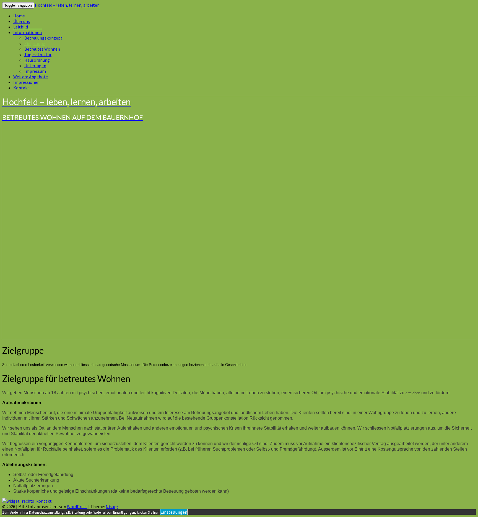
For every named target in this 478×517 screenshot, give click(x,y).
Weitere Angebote (30, 76)
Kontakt (21, 87)
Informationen (27, 32)
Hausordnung (37, 60)
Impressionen (26, 82)
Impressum (35, 71)
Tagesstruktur (37, 54)
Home (19, 16)
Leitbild (20, 27)
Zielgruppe (34, 43)
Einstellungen (173, 512)
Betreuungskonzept (43, 38)
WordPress (77, 506)
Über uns (21, 21)
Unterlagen (35, 65)
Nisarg (112, 506)
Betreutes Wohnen (42, 49)
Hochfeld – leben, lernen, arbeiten (67, 5)
